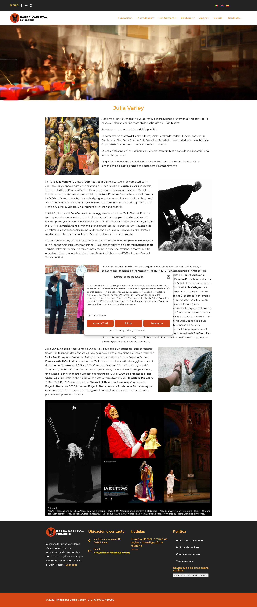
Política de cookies (187, 547)
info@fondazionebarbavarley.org (112, 552)
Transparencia (185, 561)
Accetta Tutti (100, 323)
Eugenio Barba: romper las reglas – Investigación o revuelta (149, 542)
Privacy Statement (135, 330)
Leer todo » (135, 550)
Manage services (97, 315)
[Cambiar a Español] (228, 5)
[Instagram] (31, 5)
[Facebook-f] (21, 5)
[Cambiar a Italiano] (216, 5)
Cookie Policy (117, 330)
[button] (168, 276)
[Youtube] (26, 5)
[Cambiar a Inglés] (222, 5)
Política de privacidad (189, 540)
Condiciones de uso (188, 554)
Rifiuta (128, 323)
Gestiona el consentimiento (190, 575)
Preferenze (157, 323)
